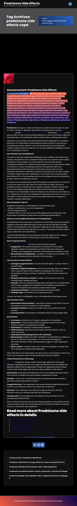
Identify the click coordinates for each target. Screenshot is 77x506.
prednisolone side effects (44, 96)
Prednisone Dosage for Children (20, 105)
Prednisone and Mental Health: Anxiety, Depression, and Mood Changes (38, 471)
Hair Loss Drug (27, 96)
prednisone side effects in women (46, 113)
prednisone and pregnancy (56, 101)
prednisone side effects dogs (56, 110)
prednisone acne (14, 98)
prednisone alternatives (31, 98)
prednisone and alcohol (51, 98)
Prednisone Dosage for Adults (52, 103)
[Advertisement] (38, 49)
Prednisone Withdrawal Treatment (27, 117)
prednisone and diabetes (17, 101)
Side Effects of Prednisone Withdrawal (44, 120)
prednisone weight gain (21, 115)
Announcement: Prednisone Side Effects (32, 90)
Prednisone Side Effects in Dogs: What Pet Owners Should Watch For (37, 462)
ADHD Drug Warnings (40, 94)
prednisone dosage (32, 103)
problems (46, 117)
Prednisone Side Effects (18, 94)
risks (52, 117)
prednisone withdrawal (40, 115)
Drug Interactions (14, 96)
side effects (59, 117)
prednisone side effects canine (39, 108)
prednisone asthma (15, 103)
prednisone (60, 96)
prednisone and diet (36, 101)
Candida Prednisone (58, 94)
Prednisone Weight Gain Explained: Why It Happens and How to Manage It (38, 477)
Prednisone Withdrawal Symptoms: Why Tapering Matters (33, 467)
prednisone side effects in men (19, 113)
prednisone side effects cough (30, 110)
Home (44, 18)
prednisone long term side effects (47, 105)
